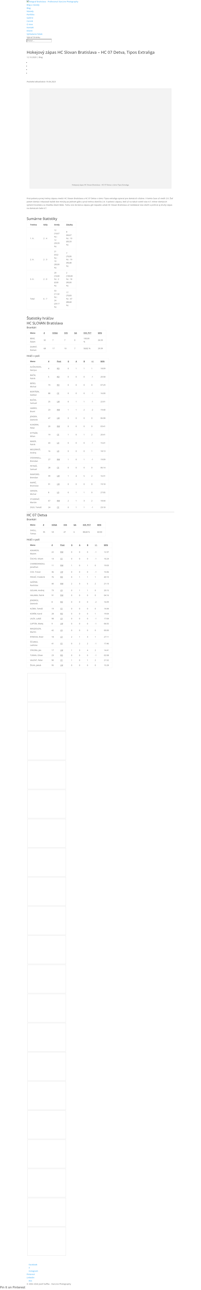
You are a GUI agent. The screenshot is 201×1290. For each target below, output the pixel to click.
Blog (29, 8)
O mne (30, 24)
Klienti (30, 30)
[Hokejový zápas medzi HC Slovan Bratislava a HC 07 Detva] (46, 697)
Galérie (30, 18)
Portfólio (30, 14)
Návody (30, 11)
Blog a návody (33, 5)
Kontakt (30, 27)
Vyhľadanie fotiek (34, 34)
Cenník (30, 21)
